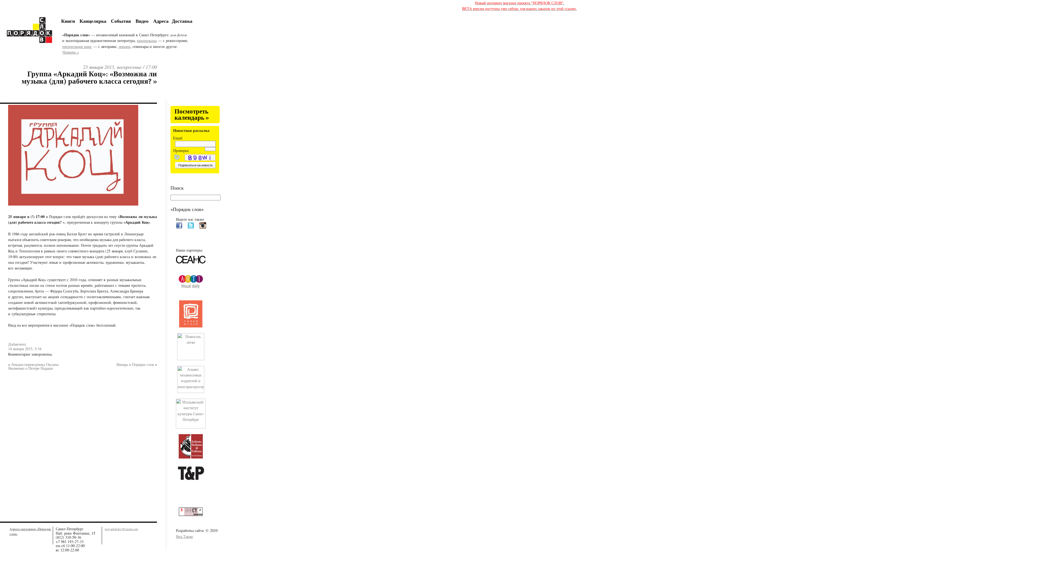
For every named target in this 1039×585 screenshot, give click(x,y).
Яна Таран (184, 536)
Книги (68, 20)
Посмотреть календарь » (192, 114)
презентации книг (77, 46)
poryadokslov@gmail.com (121, 529)
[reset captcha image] (176, 157)
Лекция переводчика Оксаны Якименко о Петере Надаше (33, 366)
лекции (124, 46)
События (121, 20)
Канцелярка (93, 20)
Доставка (182, 20)
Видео (142, 20)
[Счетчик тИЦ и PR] (193, 514)
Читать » (70, 52)
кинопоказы (147, 40)
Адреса (161, 20)
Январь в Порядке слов (135, 364)
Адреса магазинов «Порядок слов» (30, 531)
